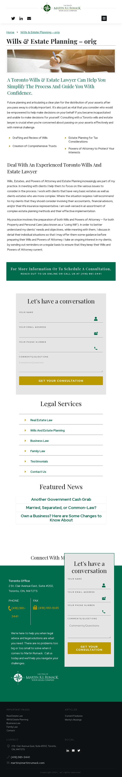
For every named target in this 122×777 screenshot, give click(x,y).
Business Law (13, 723)
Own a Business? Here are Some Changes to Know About (61, 518)
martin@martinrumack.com (27, 763)
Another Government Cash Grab (61, 499)
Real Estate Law (15, 715)
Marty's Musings (73, 719)
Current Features (74, 715)
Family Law (12, 726)
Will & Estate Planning (17, 719)
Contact (11, 730)
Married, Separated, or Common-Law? (61, 507)
